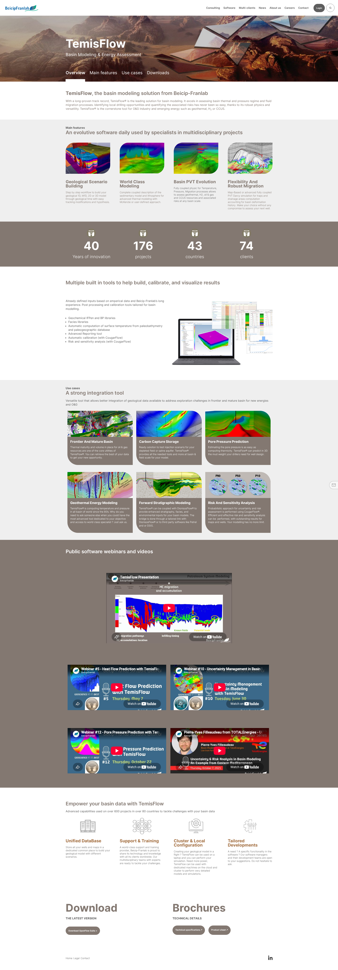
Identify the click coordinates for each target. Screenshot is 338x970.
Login (319, 8)
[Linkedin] (270, 957)
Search (330, 8)
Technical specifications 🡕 (188, 929)
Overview (75, 72)
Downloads (158, 72)
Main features (103, 72)
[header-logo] (22, 8)
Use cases (132, 72)
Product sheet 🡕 (219, 929)
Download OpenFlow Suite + (82, 930)
